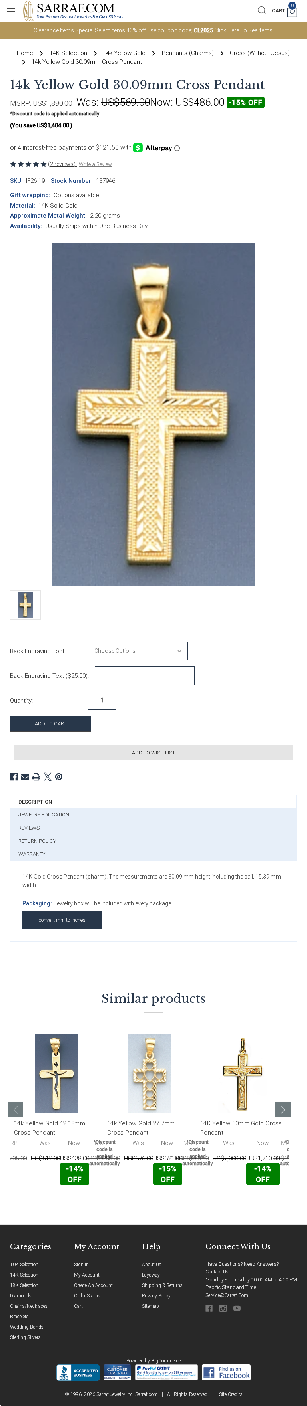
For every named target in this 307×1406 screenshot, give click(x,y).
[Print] (36, 776)
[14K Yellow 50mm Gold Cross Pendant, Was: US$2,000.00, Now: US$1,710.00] (242, 1073)
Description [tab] (35, 802)
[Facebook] (14, 776)
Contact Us (217, 1272)
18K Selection (24, 1285)
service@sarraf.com (226, 1295)
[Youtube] (237, 1308)
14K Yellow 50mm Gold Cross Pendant (241, 1128)
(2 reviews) (62, 164)
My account (87, 1275)
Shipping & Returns (162, 1285)
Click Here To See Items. (244, 30)
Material (22, 205)
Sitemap (150, 1306)
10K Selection (24, 1264)
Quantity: (21, 700)
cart (78, 1306)
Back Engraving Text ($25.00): (49, 675)
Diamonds (21, 1296)
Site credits (231, 1394)
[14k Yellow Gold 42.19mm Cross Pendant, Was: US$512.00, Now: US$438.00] (56, 1073)
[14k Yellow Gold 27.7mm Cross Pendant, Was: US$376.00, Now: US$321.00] (149, 1073)
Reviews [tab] (29, 828)
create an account (93, 1285)
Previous (16, 1109)
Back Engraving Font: (38, 651)
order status (87, 1296)
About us (151, 1264)
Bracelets (19, 1316)
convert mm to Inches (62, 920)
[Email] (25, 776)
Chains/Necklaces (29, 1306)
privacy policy (156, 1296)
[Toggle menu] (11, 11)
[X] (48, 776)
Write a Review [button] (95, 164)
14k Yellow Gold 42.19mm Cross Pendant (49, 1128)
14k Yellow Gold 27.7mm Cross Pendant (141, 1128)
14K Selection (24, 1275)
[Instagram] (223, 1308)
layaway (151, 1275)
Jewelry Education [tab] (43, 815)
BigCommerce (166, 1361)
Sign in (81, 1264)
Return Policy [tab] (37, 841)
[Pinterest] (59, 776)
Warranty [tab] (31, 854)
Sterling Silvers (25, 1337)
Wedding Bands (27, 1327)
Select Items (110, 30)
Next (283, 1109)
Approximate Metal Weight (47, 215)
